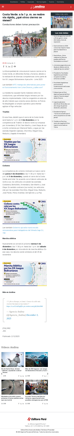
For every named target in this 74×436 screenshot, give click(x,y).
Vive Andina (60, 2)
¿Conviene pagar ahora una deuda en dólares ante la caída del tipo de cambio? (62, 67)
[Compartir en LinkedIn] (23, 376)
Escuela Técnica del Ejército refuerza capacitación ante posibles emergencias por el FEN (36, 398)
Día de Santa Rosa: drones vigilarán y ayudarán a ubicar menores (11, 370)
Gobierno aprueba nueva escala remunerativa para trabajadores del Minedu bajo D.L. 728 (23, 230)
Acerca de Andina (34, 430)
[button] (2, 374)
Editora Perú (24, 430)
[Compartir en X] (21, 376)
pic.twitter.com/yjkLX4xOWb (33, 306)
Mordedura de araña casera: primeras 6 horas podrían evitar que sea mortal (12, 398)
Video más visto (61, 14)
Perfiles (23, 2)
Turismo (51, 2)
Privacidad (51, 430)
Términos (44, 430)
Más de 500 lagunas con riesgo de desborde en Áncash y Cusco (36, 369)
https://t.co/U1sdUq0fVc (15, 306)
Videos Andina (9, 347)
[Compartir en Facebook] (19, 376)
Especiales (31, 2)
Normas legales (41, 2)
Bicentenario (14, 2)
